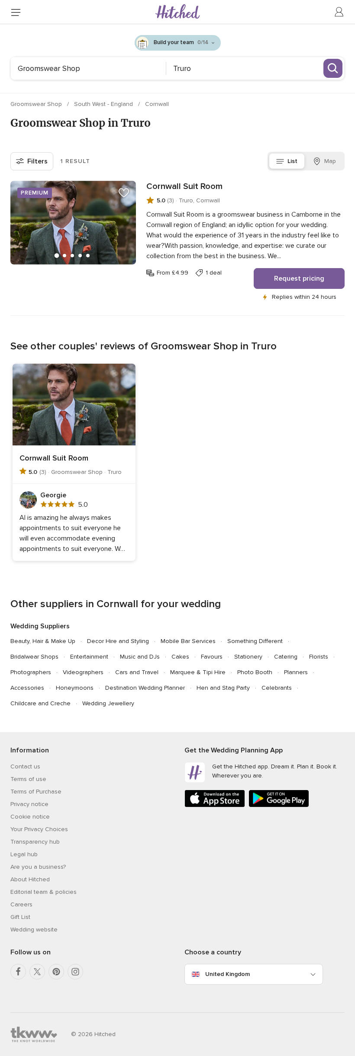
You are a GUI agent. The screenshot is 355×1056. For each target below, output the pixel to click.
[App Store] (214, 805)
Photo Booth (254, 672)
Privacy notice (29, 804)
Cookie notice (30, 816)
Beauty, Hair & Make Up (42, 641)
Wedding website (34, 929)
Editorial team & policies (43, 892)
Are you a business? (38, 866)
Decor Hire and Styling (118, 641)
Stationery (248, 656)
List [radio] (292, 161)
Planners (296, 672)
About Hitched (30, 879)
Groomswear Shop (37, 104)
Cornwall (157, 104)
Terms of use (28, 779)
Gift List (20, 917)
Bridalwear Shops (34, 656)
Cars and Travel (136, 672)
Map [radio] (330, 161)
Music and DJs (140, 656)
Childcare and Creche (40, 703)
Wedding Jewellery (108, 703)
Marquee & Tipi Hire (198, 672)
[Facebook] (18, 971)
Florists (318, 656)
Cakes (180, 656)
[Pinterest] (56, 971)
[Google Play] (278, 805)
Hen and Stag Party (223, 687)
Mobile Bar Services (188, 641)
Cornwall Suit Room (184, 186)
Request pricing (299, 278)
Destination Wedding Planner (145, 687)
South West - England (104, 104)
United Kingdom (227, 974)
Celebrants (276, 687)
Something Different (255, 641)
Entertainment (89, 656)
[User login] (339, 12)
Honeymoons (75, 687)
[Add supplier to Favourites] (123, 193)
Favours (212, 656)
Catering (285, 656)
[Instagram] (75, 971)
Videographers (83, 672)
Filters (37, 161)
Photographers (30, 672)
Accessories (27, 687)
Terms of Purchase (35, 791)
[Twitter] (37, 971)
